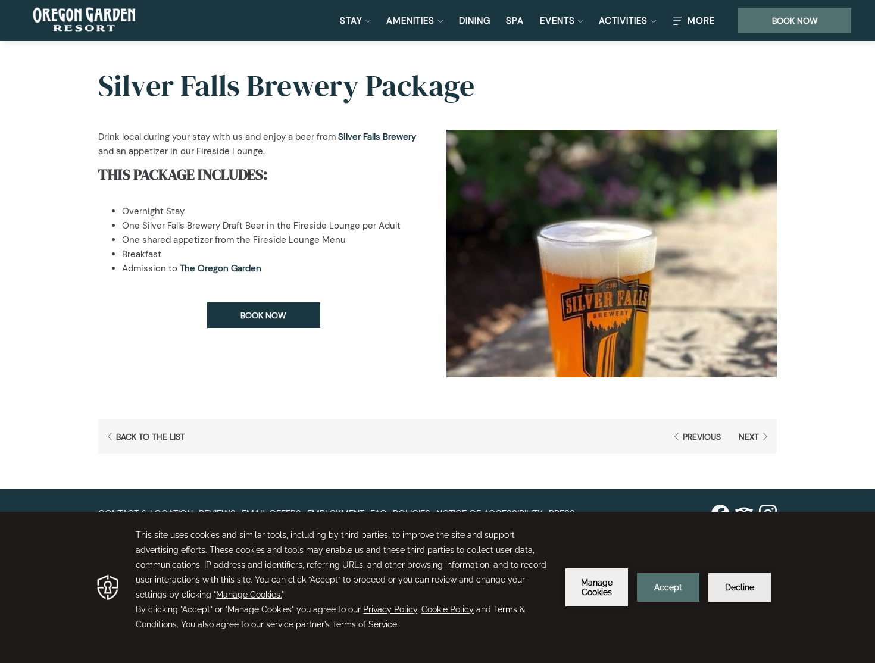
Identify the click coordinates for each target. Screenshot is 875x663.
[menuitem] (474, 20)
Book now (795, 20)
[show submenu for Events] (580, 20)
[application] (437, 587)
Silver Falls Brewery (377, 137)
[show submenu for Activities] (654, 20)
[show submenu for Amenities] (440, 20)
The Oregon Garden (220, 268)
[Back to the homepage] (84, 20)
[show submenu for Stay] (368, 20)
